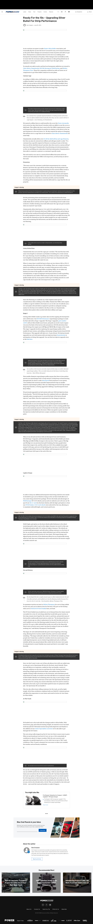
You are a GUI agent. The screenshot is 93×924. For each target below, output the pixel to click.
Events (45, 11)
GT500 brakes (29, 505)
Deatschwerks (61, 335)
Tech (34, 11)
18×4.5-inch (33, 503)
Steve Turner (45, 804)
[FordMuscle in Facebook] (46, 905)
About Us (28, 909)
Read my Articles (37, 859)
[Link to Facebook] (65, 12)
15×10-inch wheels (39, 505)
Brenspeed (48, 68)
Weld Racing (56, 68)
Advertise (64, 909)
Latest (24, 11)
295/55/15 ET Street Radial (38, 608)
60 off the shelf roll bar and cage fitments (56, 139)
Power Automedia (63, 123)
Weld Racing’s (27, 501)
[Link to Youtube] (69, 12)
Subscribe (42, 830)
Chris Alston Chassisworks (31, 68)
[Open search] (58, 12)
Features (51, 11)
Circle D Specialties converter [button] (44, 728)
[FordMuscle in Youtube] (50, 905)
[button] (46, 37)
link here (29, 339)
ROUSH (42, 68)
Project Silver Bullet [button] (50, 48)
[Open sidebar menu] (2, 12)
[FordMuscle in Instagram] (43, 905)
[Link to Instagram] (61, 12)
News (29, 11)
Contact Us (37, 909)
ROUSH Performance (43, 319)
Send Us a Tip (46, 909)
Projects (39, 11)
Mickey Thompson (49, 604)
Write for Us (55, 909)
